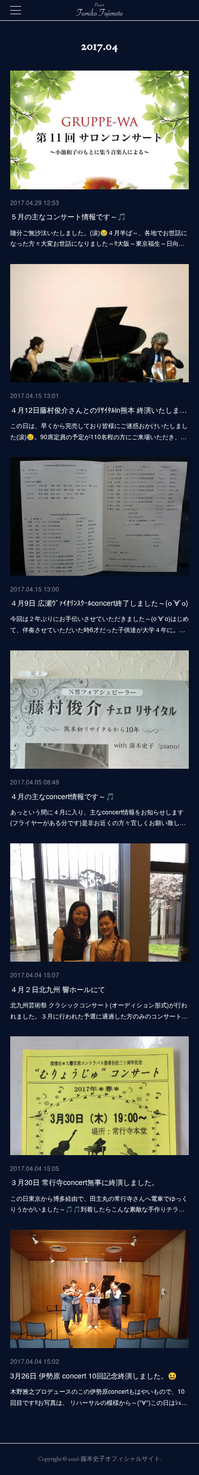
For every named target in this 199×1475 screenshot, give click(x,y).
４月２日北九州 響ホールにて (57, 989)
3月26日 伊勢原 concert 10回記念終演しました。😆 (93, 1375)
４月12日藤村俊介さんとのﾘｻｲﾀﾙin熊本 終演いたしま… (98, 410)
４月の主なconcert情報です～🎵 (62, 796)
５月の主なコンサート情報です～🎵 (68, 216)
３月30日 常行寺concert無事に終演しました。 (84, 1182)
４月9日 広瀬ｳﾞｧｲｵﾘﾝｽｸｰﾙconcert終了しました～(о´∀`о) (99, 603)
